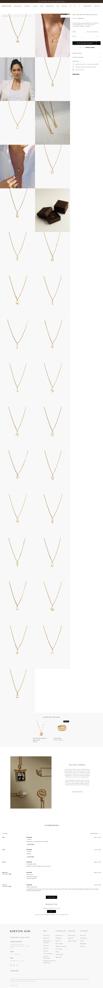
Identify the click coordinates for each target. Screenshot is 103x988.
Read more (87, 26)
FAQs (57, 952)
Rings (82, 941)
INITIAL (74, 36)
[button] (98, 43)
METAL (74, 31)
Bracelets (83, 943)
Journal (45, 951)
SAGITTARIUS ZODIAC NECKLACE (40, 739)
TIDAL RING (57, 738)
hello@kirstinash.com (17, 960)
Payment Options (61, 946)
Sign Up (51, 911)
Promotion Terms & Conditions (49, 961)
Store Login (72, 935)
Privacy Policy (47, 953)
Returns (58, 941)
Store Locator (72, 941)
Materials (46, 938)
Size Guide (59, 943)
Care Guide (59, 954)
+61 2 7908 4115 (15, 954)
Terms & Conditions (46, 957)
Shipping (58, 938)
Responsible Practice (47, 941)
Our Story (46, 935)
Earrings (83, 935)
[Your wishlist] (79, 6)
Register (71, 938)
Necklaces (83, 938)
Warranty (59, 957)
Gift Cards (59, 949)
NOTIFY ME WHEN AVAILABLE (84, 43)
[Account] (75, 6)
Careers (45, 948)
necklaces (5, 16)
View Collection (77, 791)
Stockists (46, 945)
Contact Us (59, 935)
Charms (82, 946)
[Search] (70, 6)
